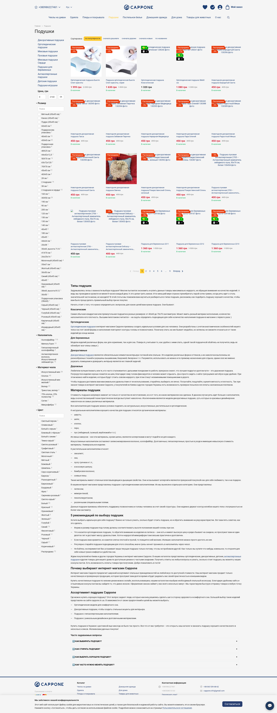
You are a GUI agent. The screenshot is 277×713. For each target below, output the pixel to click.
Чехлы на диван (57, 17)
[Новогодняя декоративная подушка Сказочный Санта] (86, 168)
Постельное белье (132, 17)
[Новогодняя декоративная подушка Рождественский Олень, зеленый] (156, 168)
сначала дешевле (111, 38)
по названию (161, 38)
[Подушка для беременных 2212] (191, 225)
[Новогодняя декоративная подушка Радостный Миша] (227, 115)
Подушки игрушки (47, 85)
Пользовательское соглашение (177, 708)
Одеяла (74, 17)
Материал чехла (47, 367)
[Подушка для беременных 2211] (156, 225)
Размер (42, 103)
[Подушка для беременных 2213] (227, 225)
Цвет (40, 410)
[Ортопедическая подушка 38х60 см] (191, 61)
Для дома (176, 17)
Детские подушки (47, 81)
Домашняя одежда (156, 17)
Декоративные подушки (82, 355)
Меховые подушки (48, 51)
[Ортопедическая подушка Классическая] (156, 61)
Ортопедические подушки (83, 326)
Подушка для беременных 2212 (190, 244)
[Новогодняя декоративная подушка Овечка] (121, 168)
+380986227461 (48, 7)
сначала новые (145, 38)
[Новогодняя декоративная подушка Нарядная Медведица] (156, 115)
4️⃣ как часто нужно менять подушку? (93, 665)
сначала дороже (129, 38)
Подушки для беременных (45, 68)
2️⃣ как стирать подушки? (86, 649)
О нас (218, 17)
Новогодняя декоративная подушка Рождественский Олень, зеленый (156, 190)
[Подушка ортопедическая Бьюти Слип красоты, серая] (121, 61)
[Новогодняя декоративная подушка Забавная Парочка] (121, 115)
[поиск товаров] (228, 17)
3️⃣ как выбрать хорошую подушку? (91, 657)
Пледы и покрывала (93, 17)
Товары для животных (198, 17)
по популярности (92, 38)
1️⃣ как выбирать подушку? (87, 641)
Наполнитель (45, 335)
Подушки (113, 17)
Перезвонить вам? (169, 695)
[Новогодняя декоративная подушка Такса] (86, 115)
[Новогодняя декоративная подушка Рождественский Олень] (191, 168)
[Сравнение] (212, 7)
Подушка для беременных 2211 (155, 244)
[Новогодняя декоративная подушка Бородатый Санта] (227, 61)
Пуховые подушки (47, 55)
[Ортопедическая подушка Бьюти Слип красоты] (86, 61)
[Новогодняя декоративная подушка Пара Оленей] (191, 115)
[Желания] (205, 7)
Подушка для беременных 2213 (225, 244)
